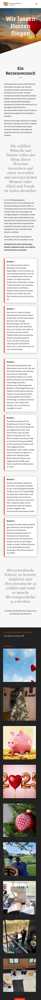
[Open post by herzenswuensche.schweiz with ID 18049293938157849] (19, 742)
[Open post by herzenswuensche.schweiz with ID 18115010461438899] (19, 704)
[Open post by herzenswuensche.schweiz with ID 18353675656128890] (19, 936)
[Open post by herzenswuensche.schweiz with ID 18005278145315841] (19, 975)
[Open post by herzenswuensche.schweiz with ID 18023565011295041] (19, 897)
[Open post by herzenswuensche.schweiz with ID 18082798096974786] (19, 665)
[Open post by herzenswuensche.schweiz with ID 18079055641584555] (19, 820)
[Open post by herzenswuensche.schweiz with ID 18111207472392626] (19, 781)
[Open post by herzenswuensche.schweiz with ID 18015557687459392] (19, 859)
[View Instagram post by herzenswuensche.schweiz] (34, 679)
